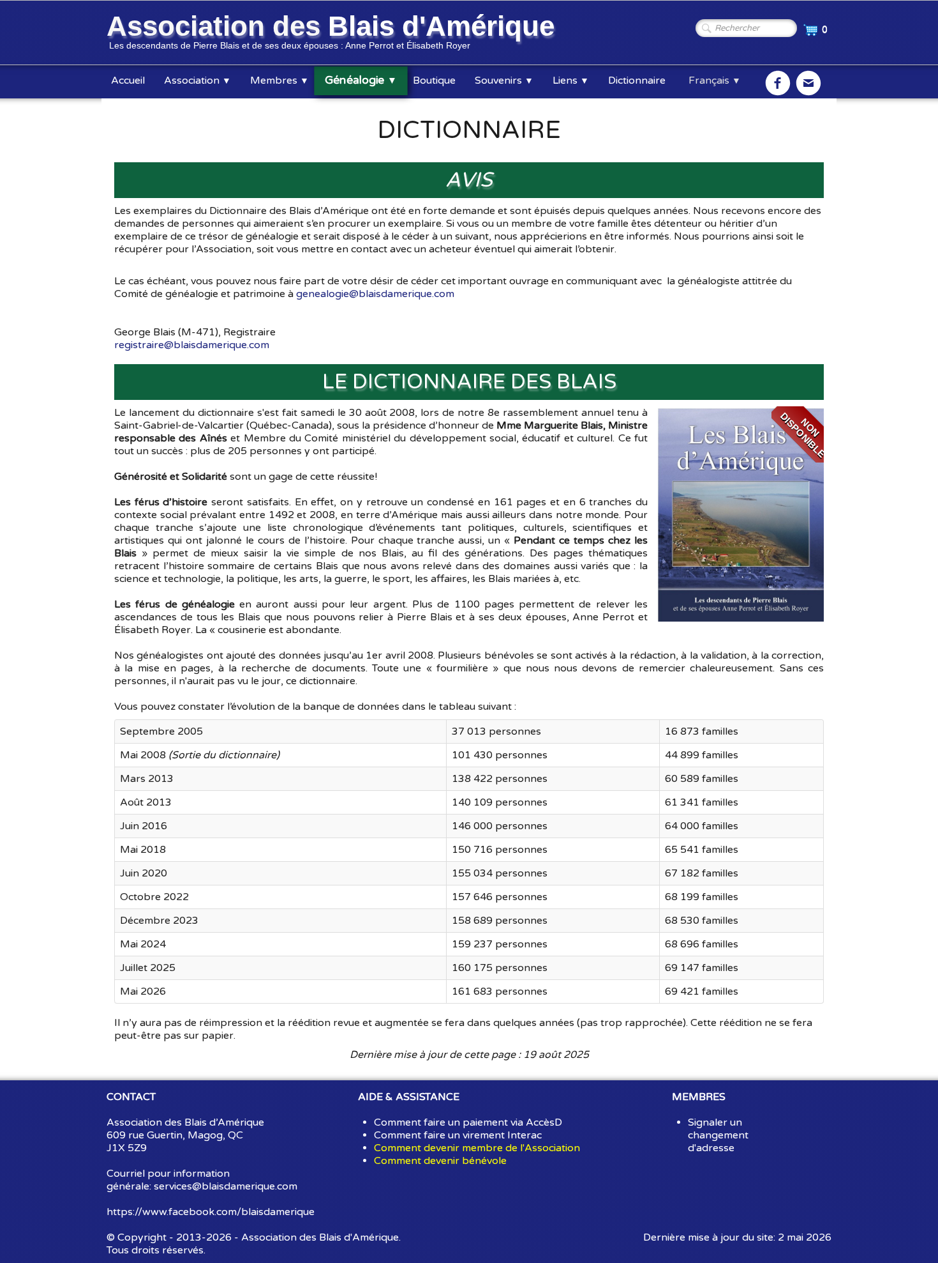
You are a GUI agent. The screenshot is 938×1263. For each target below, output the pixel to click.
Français (715, 80)
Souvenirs (504, 80)
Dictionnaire (637, 80)
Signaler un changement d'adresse (718, 1135)
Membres (279, 80)
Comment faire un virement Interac (458, 1135)
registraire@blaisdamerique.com (191, 345)
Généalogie (361, 80)
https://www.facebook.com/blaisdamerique (211, 1212)
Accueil (128, 80)
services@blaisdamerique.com (225, 1186)
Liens (571, 80)
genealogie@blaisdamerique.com (375, 293)
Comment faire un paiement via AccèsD (468, 1122)
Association (197, 80)
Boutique (434, 80)
